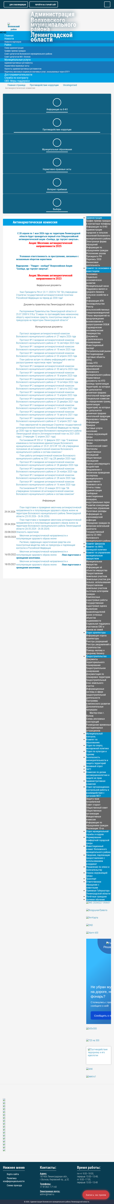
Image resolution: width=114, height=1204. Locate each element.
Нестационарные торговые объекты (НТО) (95, 357)
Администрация (94, 217)
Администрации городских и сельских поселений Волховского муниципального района (98, 234)
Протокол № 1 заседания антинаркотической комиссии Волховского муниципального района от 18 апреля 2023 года (46, 374)
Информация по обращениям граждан (97, 249)
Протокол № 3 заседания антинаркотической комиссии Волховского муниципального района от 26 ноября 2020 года (46, 470)
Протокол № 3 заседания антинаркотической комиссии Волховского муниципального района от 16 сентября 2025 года (47, 341)
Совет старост (93, 804)
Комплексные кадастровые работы (97, 598)
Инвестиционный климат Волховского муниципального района (98, 849)
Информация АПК (95, 300)
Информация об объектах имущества (96, 569)
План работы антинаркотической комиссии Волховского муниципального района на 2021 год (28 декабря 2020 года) (46, 457)
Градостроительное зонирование (96, 670)
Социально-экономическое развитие (94, 280)
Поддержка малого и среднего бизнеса (96, 290)
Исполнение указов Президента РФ (96, 255)
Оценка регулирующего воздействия (98, 465)
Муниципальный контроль (94, 735)
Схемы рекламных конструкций (95, 720)
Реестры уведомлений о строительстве (98, 646)
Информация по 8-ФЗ (57, 109)
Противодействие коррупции (57, 129)
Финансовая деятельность (93, 264)
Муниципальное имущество (94, 563)
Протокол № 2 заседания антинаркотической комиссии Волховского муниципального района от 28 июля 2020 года (45, 476)
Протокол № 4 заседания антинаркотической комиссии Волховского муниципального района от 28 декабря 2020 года (47, 463)
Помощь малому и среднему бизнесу (95, 652)
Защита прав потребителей (93, 800)
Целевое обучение (95, 899)
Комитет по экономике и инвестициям (98, 270)
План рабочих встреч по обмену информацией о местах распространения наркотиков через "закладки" (45, 361)
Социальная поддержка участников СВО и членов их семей (98, 626)
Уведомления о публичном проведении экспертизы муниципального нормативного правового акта (98, 477)
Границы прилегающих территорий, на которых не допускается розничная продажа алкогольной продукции (98, 389)
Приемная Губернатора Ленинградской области (98, 892)
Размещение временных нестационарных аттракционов (98, 727)
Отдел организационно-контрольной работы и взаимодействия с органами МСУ (98, 791)
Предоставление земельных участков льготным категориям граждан (97, 589)
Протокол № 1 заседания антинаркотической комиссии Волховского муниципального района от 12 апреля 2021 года (46, 420)
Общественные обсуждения (94, 459)
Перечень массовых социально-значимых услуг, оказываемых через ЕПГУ (37, 72)
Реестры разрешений (97, 641)
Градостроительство (96, 656)
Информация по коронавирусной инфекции (94, 517)
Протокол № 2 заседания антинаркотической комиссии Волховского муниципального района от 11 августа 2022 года (47, 387)
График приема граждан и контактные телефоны (98, 222)
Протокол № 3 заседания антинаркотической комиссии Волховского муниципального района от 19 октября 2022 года (47, 381)
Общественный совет (97, 807)
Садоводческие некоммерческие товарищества (94, 330)
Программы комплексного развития (98, 702)
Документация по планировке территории (98, 675)
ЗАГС (88, 769)
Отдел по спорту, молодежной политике (97, 747)
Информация (92, 422)
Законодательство (95, 303)
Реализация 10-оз (95, 828)
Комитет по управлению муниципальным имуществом (98, 555)
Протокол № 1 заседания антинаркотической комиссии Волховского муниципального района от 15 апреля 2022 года (46, 394)
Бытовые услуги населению (94, 430)
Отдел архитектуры (96, 632)
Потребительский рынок (98, 351)
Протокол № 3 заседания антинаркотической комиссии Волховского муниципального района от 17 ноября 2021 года (46, 407)
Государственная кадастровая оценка (96, 604)
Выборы (57, 209)
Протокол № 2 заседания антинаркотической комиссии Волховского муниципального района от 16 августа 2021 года (47, 413)
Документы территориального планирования (95, 662)
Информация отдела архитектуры (96, 637)
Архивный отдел (94, 766)
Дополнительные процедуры (94, 708)
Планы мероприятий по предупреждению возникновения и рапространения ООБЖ (98, 320)
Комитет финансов (95, 543)
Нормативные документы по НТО (95, 379)
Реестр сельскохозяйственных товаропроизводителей (97, 309)
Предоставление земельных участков (96, 575)
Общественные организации (94, 812)
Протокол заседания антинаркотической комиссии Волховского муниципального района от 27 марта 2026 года (46, 335)
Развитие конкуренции (97, 505)
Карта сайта (13, 1174)
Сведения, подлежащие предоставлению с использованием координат (98, 859)
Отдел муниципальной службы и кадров (97, 833)
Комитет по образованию (93, 741)
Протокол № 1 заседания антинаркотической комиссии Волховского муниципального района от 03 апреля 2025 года (46, 354)
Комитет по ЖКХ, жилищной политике (96, 548)
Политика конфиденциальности (13, 1180)
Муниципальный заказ (97, 286)
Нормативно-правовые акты (57, 169)
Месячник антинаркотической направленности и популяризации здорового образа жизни (42, 537)
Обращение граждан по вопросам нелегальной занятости (98, 526)
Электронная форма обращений (96, 243)
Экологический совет (97, 446)
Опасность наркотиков (27, 532)
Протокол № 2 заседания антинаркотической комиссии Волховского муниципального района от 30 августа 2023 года (47, 367)
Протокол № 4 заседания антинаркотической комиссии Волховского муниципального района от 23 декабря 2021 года (47, 400)
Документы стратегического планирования (94, 339)
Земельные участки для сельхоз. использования (98, 581)
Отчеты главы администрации (94, 489)
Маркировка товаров (96, 419)
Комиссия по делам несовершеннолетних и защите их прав (97, 775)
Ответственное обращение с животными (93, 884)
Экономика (91, 274)
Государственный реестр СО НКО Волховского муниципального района (98, 536)
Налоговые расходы (96, 511)
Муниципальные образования (57, 149)
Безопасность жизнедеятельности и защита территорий (97, 760)
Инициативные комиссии (93, 818)
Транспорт (91, 878)
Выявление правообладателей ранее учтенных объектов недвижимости (95, 614)
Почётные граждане (96, 896)
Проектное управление (97, 508)
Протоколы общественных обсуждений (93, 452)
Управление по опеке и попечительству (97, 868)
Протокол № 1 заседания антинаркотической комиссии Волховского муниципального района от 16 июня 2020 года (45, 483)
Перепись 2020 (93, 259)
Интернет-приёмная (57, 189)
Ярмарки (90, 425)
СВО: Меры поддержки (17, 80)
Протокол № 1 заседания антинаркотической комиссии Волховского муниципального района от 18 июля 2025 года (45, 348)
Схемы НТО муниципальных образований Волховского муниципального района (98, 369)
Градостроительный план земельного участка (96, 683)
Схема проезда (14, 1185)
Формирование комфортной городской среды (97, 840)
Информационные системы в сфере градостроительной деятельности (96, 693)
